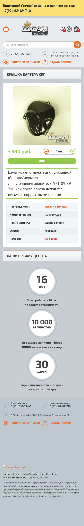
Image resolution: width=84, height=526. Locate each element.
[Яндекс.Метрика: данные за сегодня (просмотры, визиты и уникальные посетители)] (14, 467)
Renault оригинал (56, 206)
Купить (42, 161)
